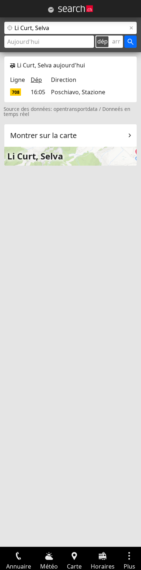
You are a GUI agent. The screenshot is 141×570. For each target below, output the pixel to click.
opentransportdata (76, 108)
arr (116, 41)
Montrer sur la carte (43, 135)
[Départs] (51, 9)
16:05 (38, 92)
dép (102, 41)
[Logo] (75, 8)
